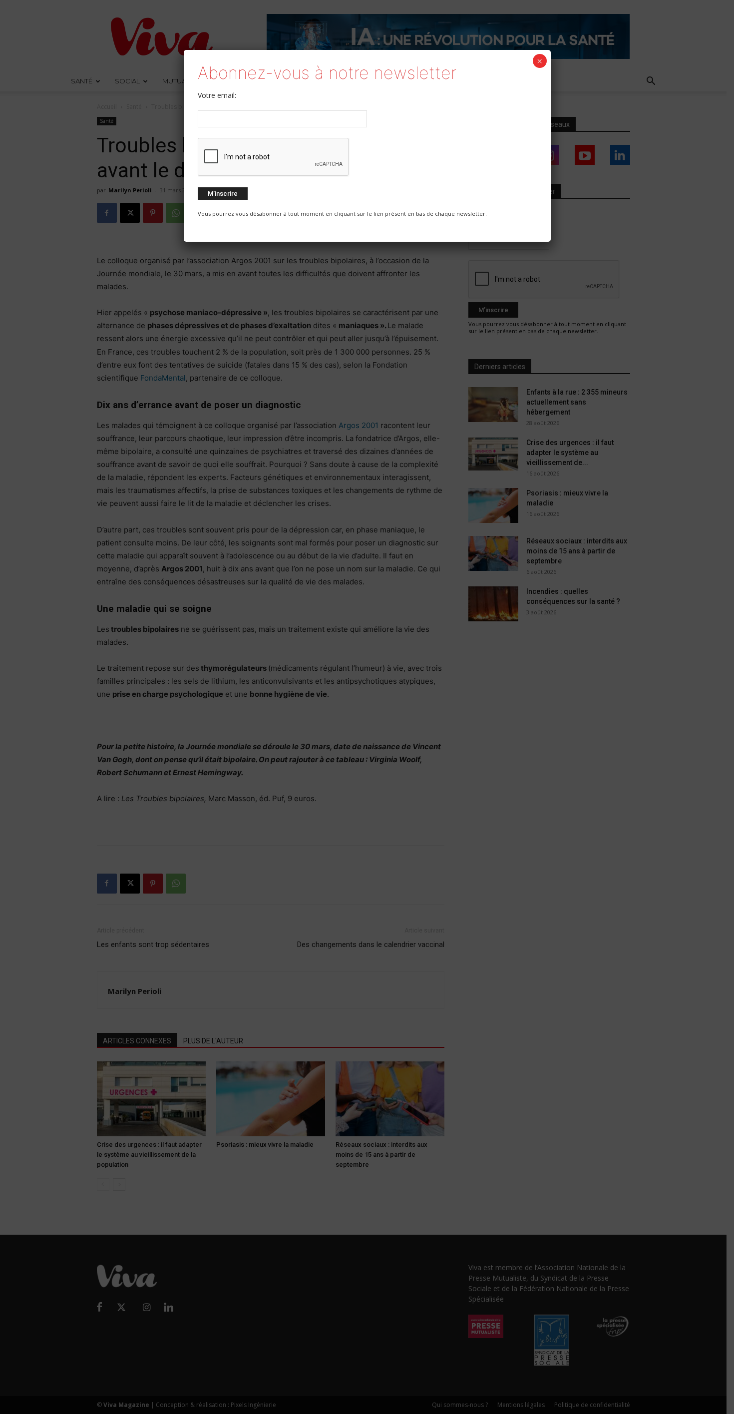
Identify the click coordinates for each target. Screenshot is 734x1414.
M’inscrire (223, 193)
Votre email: (217, 95)
